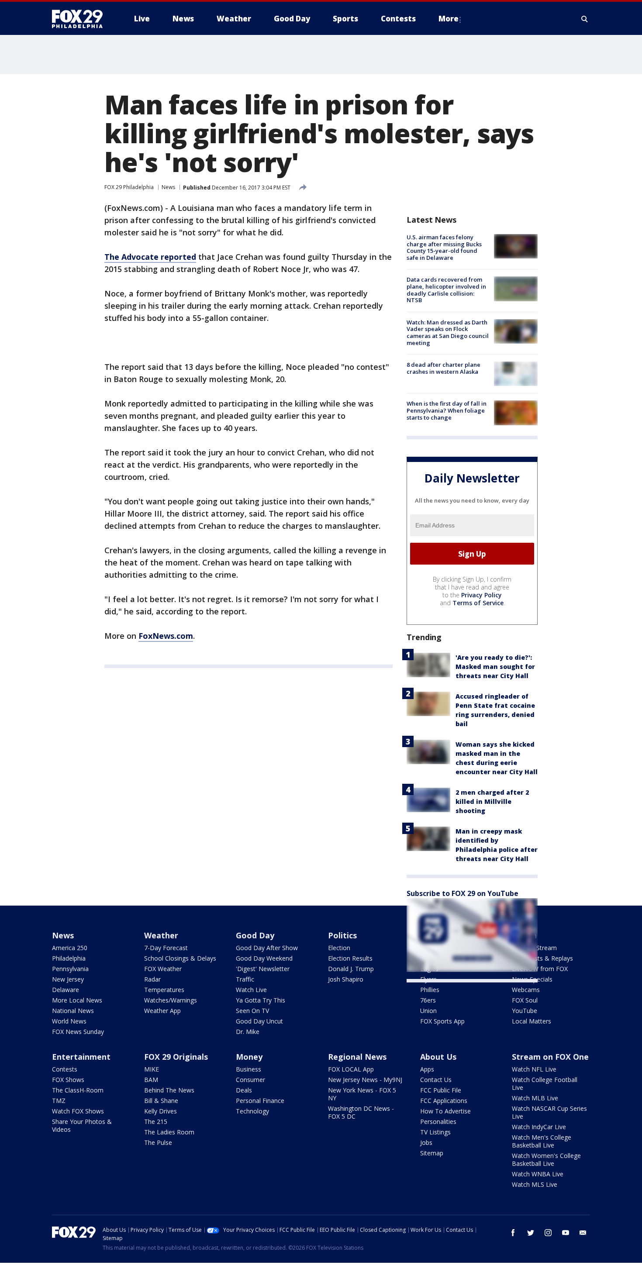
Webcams (526, 990)
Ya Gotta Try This (260, 1000)
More (448, 19)
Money (249, 1056)
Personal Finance (260, 1100)
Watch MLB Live (535, 1098)
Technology (252, 1111)
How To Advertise (445, 1111)
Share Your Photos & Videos (82, 1125)
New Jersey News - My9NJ (365, 1079)
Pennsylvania (70, 969)
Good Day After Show (267, 948)
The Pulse (158, 1142)
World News (69, 1021)
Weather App (162, 1010)
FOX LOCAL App (351, 1069)
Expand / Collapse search (585, 18)
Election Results (350, 958)
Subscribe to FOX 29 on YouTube (462, 893)
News (168, 187)
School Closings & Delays (180, 958)
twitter (531, 1233)
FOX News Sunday (78, 1031)
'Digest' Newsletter (263, 969)
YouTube (524, 1010)
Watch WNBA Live (537, 1174)
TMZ (59, 1100)
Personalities (438, 1121)
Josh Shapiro (345, 979)
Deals (244, 1090)
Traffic (245, 979)
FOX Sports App (442, 1021)
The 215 (155, 1121)
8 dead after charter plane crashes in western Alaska (443, 368)
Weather (161, 935)
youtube (566, 1233)
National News (73, 1010)
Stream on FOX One (550, 1056)
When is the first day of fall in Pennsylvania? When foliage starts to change (447, 410)
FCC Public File (440, 1090)
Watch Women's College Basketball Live (546, 1159)
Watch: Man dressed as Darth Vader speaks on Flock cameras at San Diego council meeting (448, 332)
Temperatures (164, 990)
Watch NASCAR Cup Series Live (549, 1112)
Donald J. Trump (351, 969)
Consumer (250, 1079)
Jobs (426, 1142)
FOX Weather (163, 969)
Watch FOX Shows (78, 1111)
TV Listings (435, 1132)
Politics (342, 935)
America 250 (69, 948)
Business (248, 1069)
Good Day (255, 935)
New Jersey (68, 979)
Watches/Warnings (170, 1000)
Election (339, 948)
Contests (64, 1069)
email (583, 1233)
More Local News (77, 1000)
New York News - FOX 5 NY (362, 1094)
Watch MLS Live (534, 1184)
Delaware (65, 990)
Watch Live (251, 990)
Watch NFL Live (534, 1069)
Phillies (429, 990)
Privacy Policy (481, 595)
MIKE (151, 1069)
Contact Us (436, 1079)
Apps (427, 1069)
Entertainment (81, 1056)
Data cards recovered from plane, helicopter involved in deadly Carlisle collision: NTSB (446, 290)
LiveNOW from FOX (540, 969)
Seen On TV (252, 1010)
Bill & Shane (161, 1100)
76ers (428, 1000)
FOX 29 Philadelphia (129, 187)
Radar (152, 979)
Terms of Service (478, 603)
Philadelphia (69, 958)
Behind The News (169, 1090)
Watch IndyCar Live (539, 1127)
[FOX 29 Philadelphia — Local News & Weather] (81, 18)
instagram (548, 1233)
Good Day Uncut (259, 1021)
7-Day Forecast (166, 948)
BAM (151, 1079)
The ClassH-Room (78, 1090)
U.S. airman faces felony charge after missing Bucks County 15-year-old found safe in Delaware (444, 247)
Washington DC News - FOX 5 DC (361, 1112)
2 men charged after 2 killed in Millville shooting (492, 801)
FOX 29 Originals (176, 1056)
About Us (438, 1056)
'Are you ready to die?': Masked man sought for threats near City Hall (495, 666)
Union (428, 1010)
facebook (513, 1233)
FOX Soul (525, 1000)
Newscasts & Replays (542, 958)
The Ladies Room (169, 1132)
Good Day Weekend (264, 958)
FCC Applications (443, 1100)
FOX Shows (68, 1079)
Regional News (357, 1056)
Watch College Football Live (544, 1083)
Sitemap (431, 1153)
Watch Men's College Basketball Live (541, 1141)
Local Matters (531, 1021)
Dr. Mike (247, 1031)
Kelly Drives (160, 1111)
